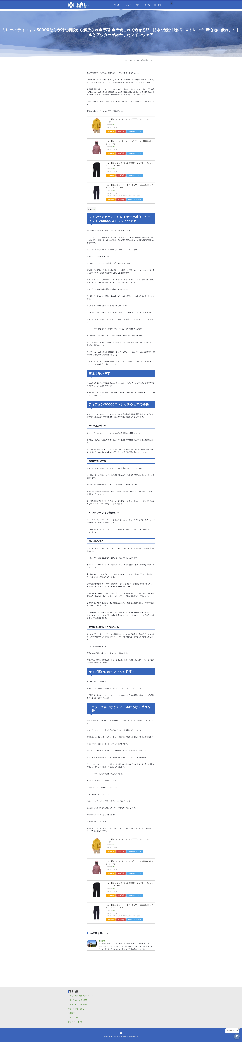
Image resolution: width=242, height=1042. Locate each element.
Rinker (113, 124)
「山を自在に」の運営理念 (77, 1000)
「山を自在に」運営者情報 (77, 1004)
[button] (171, 3)
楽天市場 (121, 131)
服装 (137, 5)
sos (137, 1036)
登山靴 (117, 5)
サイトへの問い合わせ (76, 1009)
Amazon (111, 131)
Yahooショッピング (134, 131)
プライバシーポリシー (76, 1022)
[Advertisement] (121, 966)
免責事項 (71, 1013)
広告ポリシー (73, 1017)
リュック (127, 5)
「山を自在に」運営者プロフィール (81, 996)
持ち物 (147, 5)
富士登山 (158, 5)
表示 (93, 209)
